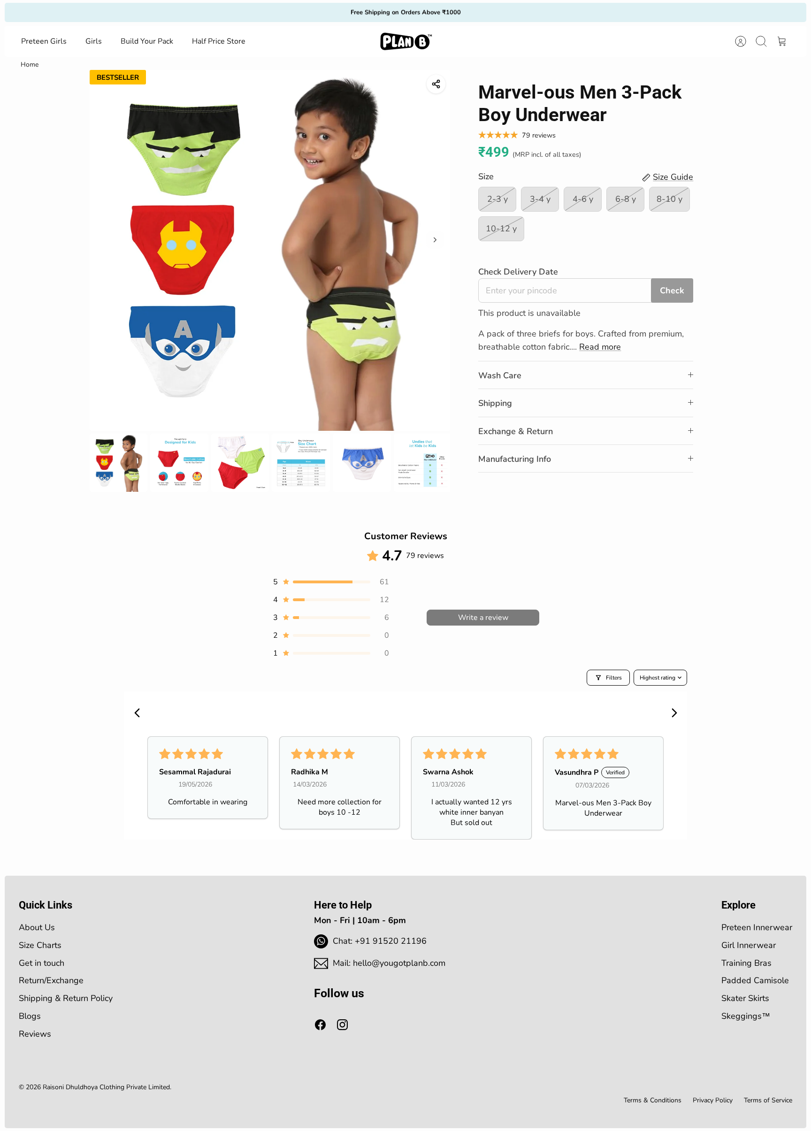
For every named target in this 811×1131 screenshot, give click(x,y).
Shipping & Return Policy (66, 998)
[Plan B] (406, 41)
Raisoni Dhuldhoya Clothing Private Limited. (107, 1087)
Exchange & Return (515, 431)
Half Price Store (218, 41)
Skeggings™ (745, 1016)
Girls (93, 41)
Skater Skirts (745, 998)
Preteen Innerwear (756, 927)
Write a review (483, 617)
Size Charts (40, 945)
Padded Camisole (755, 980)
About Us (37, 927)
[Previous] (280, 12)
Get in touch (41, 963)
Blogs (30, 1016)
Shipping (495, 403)
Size (486, 176)
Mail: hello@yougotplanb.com (389, 963)
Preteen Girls (44, 41)
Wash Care (499, 375)
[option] (270, 250)
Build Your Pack (147, 41)
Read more (600, 346)
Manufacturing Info (514, 459)
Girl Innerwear (748, 945)
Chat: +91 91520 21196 (380, 941)
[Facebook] (320, 1025)
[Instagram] (342, 1025)
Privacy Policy (713, 1100)
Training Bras (746, 963)
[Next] (531, 12)
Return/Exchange (51, 980)
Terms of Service (768, 1100)
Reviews (35, 1033)
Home (29, 64)
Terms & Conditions (652, 1100)
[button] (330, 582)
